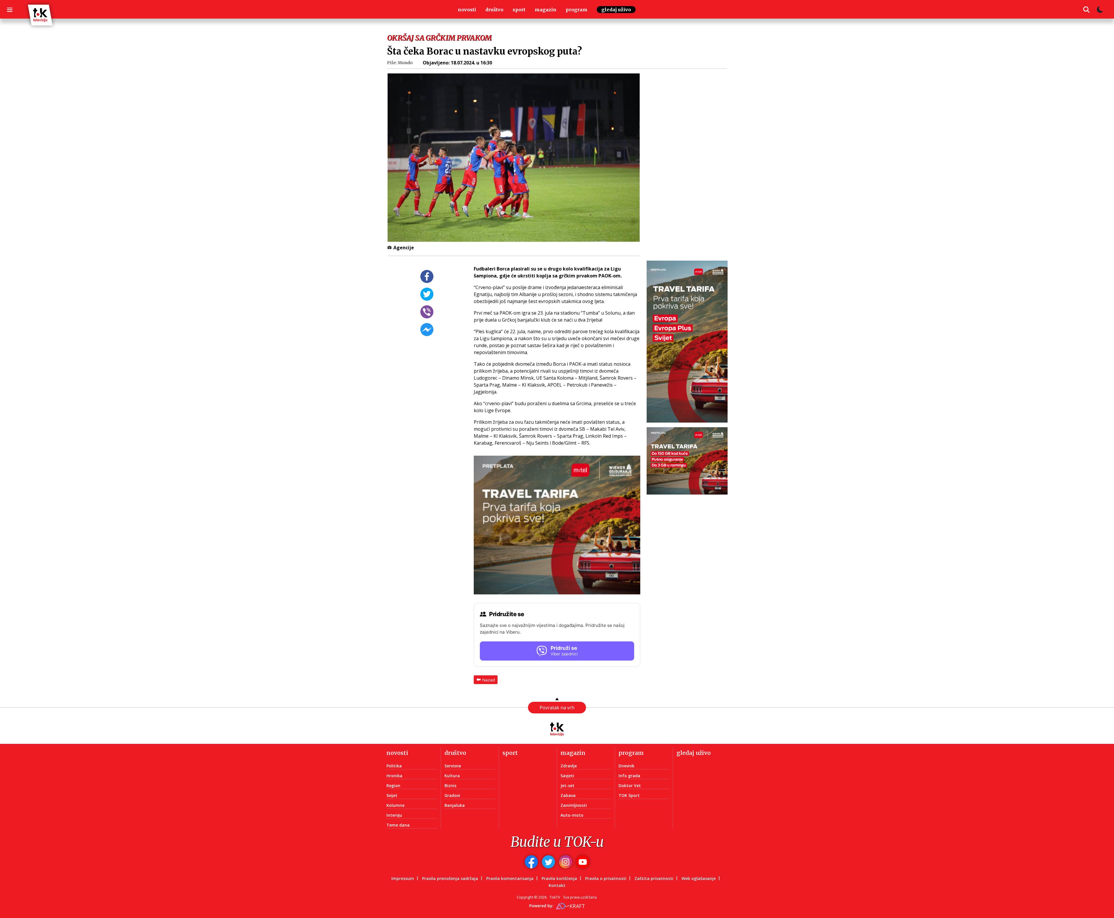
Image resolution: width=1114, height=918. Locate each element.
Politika (394, 766)
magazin (545, 9)
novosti (467, 9)
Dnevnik (626, 766)
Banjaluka (454, 805)
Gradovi (452, 795)
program (576, 9)
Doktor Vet (630, 785)
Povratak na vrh (557, 707)
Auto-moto (571, 815)
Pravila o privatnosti (605, 878)
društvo (494, 9)
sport (519, 9)
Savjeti (567, 775)
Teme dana (398, 825)
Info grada (629, 775)
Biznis (450, 785)
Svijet (391, 795)
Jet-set (567, 785)
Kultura (452, 775)
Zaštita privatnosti (653, 878)
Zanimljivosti (573, 805)
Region (393, 785)
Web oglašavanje (698, 878)
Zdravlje (568, 766)
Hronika (394, 775)
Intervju (394, 815)
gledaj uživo (616, 9)
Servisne (452, 766)
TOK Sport (629, 795)
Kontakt (557, 885)
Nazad (488, 680)
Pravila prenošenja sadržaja (450, 878)
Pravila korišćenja (559, 878)
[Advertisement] (690, 161)
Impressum (402, 878)
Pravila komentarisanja (510, 878)
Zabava (568, 795)
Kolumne (395, 805)
